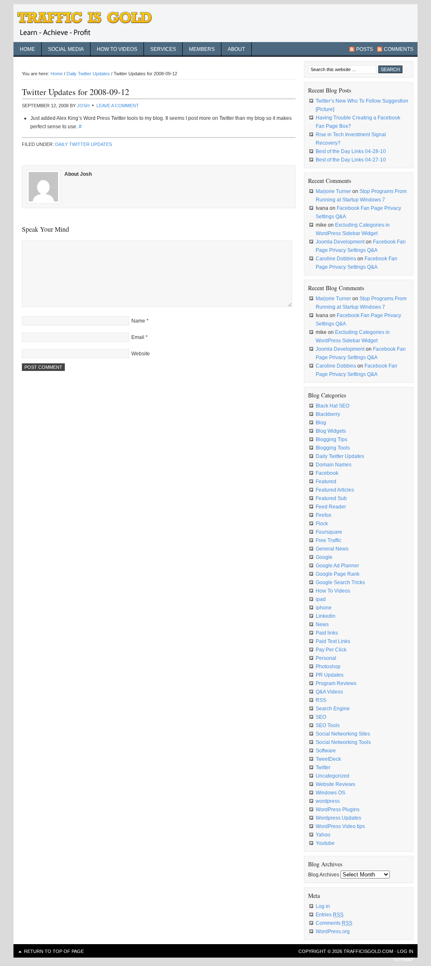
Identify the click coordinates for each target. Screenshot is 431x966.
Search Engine (333, 709)
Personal (326, 658)
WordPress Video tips (340, 826)
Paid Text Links (333, 641)
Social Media (66, 49)
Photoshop (328, 667)
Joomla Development (340, 242)
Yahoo (323, 835)
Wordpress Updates (338, 818)
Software (326, 751)
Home (27, 49)
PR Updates (329, 675)
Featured (326, 481)
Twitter (323, 767)
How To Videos (333, 591)
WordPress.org (333, 931)
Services (163, 49)
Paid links (327, 633)
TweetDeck (328, 759)
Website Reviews (335, 784)
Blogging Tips (331, 439)
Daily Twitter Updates (83, 144)
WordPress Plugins (337, 809)
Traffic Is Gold (89, 23)
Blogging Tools (333, 448)
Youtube (325, 843)
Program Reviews (336, 683)
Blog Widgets (331, 431)
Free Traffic (328, 540)
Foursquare (329, 532)
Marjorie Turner (333, 191)
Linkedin (325, 616)
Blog (321, 423)
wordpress (328, 801)
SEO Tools (328, 725)
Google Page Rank (337, 574)
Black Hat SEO (332, 406)
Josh (83, 105)
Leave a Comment (117, 105)
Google (324, 557)
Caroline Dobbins (336, 259)
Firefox (323, 515)
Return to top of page (54, 951)
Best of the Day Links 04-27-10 (351, 160)
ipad (321, 599)
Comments (398, 49)
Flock (322, 524)
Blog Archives (323, 875)
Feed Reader (331, 507)
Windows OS (330, 793)
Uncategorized (332, 776)
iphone (324, 608)
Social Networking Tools (343, 742)
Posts (364, 49)
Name (138, 321)
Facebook (327, 473)
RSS (321, 700)
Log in (323, 906)
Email (137, 337)
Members (202, 49)
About (236, 49)
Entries (329, 915)
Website (140, 354)
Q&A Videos (329, 692)
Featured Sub (331, 498)
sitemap (403, 959)
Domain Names (333, 465)
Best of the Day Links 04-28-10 (351, 151)
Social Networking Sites (343, 734)
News (322, 624)
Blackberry (328, 414)
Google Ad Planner (337, 566)
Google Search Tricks (340, 582)
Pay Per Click (331, 650)
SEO (321, 717)
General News (332, 549)
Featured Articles (335, 490)
